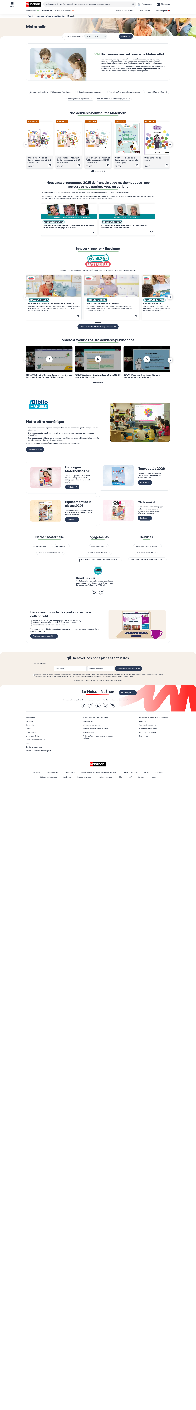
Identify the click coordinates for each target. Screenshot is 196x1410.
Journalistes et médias (147, 732)
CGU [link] (120, 777)
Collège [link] (28, 728)
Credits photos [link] (70, 772)
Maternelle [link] (29, 721)
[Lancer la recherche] (133, 4)
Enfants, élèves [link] (88, 721)
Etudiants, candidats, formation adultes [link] (96, 728)
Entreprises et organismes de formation (153, 717)
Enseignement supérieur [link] (34, 747)
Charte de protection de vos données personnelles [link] (98, 772)
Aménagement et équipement (79, 99)
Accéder (124, 36)
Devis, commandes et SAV (146, 553)
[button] (93, 171)
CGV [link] (130, 777)
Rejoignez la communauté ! (43, 636)
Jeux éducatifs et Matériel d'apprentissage (124, 92)
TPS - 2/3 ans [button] (92, 36)
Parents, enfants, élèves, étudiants (95, 717)
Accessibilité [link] (159, 772)
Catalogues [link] (67, 777)
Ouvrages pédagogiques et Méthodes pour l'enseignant (50, 92)
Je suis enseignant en (74, 36)
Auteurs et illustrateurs (147, 725)
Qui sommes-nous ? (40, 546)
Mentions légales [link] (52, 772)
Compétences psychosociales (90, 92)
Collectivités (143, 721)
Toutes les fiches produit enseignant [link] (38, 751)
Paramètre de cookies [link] (130, 772)
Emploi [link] (146, 772)
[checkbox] (34, 675)
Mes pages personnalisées (125, 10)
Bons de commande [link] (84, 777)
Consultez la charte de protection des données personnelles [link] (103, 680)
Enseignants (30, 717)
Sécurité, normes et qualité (97, 553)
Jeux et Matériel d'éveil (156, 92)
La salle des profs (161, 10)
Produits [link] (153, 777)
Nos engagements (97, 546)
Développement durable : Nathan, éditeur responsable (97, 559)
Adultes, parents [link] (88, 732)
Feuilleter (71, 487)
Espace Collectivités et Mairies (146, 546)
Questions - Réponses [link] (104, 777)
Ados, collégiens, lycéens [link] (91, 725)
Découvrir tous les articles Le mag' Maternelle (96, 327)
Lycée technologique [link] (33, 736)
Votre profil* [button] (60, 668)
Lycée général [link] (31, 732)
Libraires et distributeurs (148, 728)
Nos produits (60, 546)
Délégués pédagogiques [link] (48, 777)
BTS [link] (27, 743)
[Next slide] (170, 144)
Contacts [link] (141, 777)
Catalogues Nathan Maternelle (49, 553)
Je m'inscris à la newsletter (127, 669)
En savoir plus (34, 450)
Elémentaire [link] (30, 725)
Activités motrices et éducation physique (112, 99)
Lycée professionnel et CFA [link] (35, 740)
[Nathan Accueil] (33, 4)
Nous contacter (145, 10)
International (144, 736)
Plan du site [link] (36, 772)
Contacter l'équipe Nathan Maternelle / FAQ (146, 559)
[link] (94, 592)
